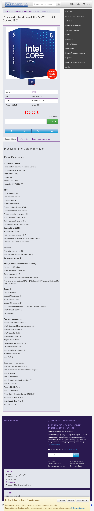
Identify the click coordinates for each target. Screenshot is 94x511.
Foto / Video (69, 48)
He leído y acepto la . (64, 449)
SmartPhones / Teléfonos (74, 16)
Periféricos (69, 39)
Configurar (62, 500)
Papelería (68, 58)
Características (10, 139)
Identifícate (75, 4)
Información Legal (76, 461)
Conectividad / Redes (73, 25)
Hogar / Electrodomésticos (75, 53)
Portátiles (68, 12)
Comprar (52, 121)
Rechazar (71, 500)
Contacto (51, 461)
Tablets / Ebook (71, 44)
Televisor (68, 21)
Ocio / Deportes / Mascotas (75, 62)
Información (24, 139)
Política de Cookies (78, 508)
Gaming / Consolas (72, 30)
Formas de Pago (76, 466)
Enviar (76, 455)
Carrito (87, 4)
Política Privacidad (54, 464)
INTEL (34, 92)
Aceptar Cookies (82, 500)
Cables (67, 35)
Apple (67, 67)
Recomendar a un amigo (41, 139)
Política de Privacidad (54, 444)
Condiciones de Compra (56, 466)
